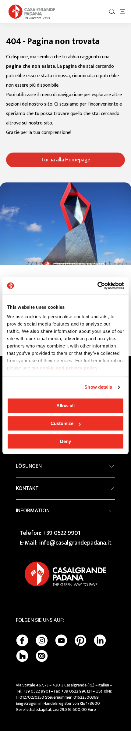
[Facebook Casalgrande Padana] (22, 640)
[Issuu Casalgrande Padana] (41, 656)
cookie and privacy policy (69, 367)
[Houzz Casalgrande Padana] (22, 656)
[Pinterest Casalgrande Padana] (80, 640)
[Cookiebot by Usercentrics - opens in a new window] (97, 286)
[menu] (122, 11)
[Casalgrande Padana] (31, 12)
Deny (65, 441)
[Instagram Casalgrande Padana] (41, 640)
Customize (62, 423)
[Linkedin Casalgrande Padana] (100, 640)
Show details (98, 387)
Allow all (65, 405)
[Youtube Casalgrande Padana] (61, 640)
